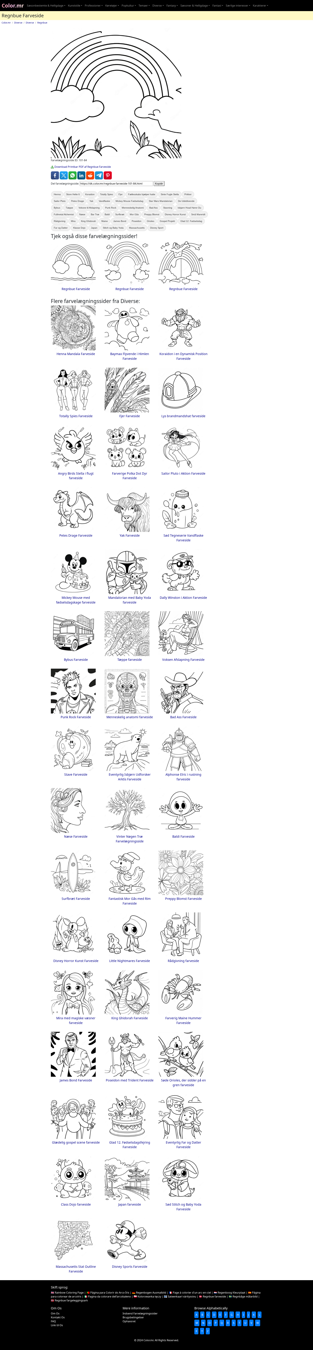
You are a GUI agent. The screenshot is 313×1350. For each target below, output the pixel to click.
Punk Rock (110, 207)
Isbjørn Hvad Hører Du (189, 207)
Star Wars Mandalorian (160, 201)
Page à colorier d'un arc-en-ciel (192, 1292)
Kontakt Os (58, 1317)
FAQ (53, 1321)
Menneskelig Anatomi (133, 207)
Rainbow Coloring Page (69, 1292)
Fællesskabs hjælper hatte (141, 194)
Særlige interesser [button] (237, 5)
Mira (73, 221)
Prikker (188, 194)
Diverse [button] (157, 5)
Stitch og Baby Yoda (113, 227)
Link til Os (57, 1325)
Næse (82, 214)
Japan (94, 227)
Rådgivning (59, 221)
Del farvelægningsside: (65, 183)
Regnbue (42, 22)
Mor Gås (134, 214)
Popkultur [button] (128, 5)
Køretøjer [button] (111, 5)
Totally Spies (106, 194)
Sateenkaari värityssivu (182, 1296)
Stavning (167, 207)
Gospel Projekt (167, 221)
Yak (91, 201)
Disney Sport (156, 227)
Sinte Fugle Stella (170, 194)
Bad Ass (153, 207)
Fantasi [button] (216, 5)
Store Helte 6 (73, 194)
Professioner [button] (93, 5)
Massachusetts (137, 227)
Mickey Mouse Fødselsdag (129, 201)
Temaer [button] (143, 5)
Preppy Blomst (151, 214)
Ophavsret (129, 1321)
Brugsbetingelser (133, 1317)
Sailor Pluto (60, 201)
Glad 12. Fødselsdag (191, 221)
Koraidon (90, 194)
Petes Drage (77, 201)
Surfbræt (119, 214)
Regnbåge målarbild (245, 1296)
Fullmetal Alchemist (64, 214)
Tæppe (69, 207)
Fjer (121, 194)
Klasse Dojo (79, 227)
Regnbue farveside (214, 1296)
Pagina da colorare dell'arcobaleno (109, 1296)
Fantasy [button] (171, 5)
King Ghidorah (88, 221)
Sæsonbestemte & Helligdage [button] (45, 5)
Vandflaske (104, 201)
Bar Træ (95, 214)
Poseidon (136, 221)
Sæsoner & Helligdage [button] (194, 5)
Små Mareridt (198, 214)
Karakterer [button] (259, 5)
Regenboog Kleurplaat (231, 1292)
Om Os (55, 1313)
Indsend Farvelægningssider (140, 1313)
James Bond (119, 221)
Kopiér (159, 183)
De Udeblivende (186, 201)
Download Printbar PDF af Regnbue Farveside (82, 167)
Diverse (18, 22)
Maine (104, 221)
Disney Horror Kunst (175, 214)
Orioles (150, 221)
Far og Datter (61, 227)
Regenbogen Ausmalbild (151, 1292)
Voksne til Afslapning (89, 207)
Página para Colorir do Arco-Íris (109, 1292)
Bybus (57, 207)
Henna (57, 194)
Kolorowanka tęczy (149, 1296)
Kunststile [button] (74, 5)
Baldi (107, 214)
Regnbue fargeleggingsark (71, 1300)
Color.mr (13, 5)
